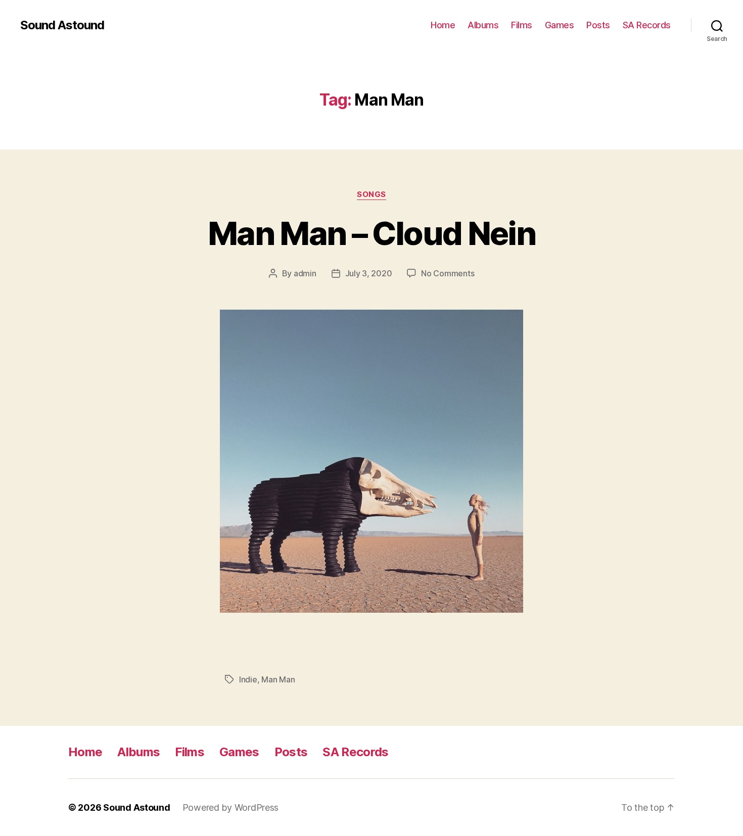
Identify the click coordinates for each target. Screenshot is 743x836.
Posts (598, 25)
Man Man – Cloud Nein (371, 233)
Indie (248, 679)
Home (443, 25)
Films (521, 25)
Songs (371, 194)
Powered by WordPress (230, 807)
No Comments (447, 273)
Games (559, 25)
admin (305, 273)
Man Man (278, 679)
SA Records (647, 25)
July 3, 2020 (368, 273)
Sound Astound (62, 25)
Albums (483, 25)
